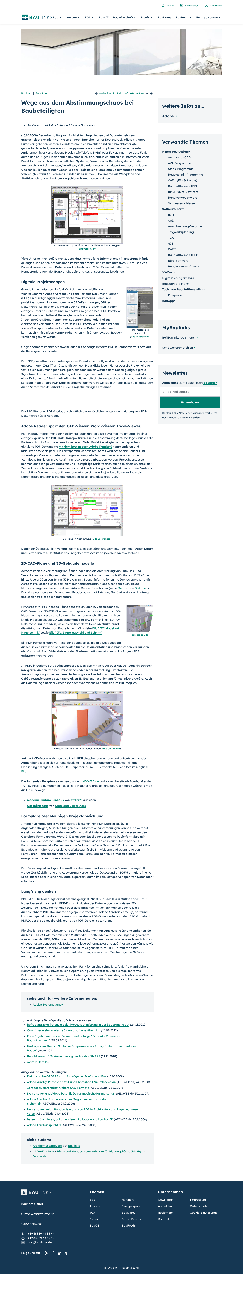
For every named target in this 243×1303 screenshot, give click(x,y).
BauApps (168, 301)
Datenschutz (199, 1206)
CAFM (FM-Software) (182, 180)
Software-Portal (173, 209)
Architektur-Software (47, 1145)
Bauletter (210, 382)
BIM (171, 215)
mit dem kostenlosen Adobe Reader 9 (85, 446)
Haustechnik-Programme (185, 174)
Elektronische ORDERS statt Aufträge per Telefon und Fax (66, 1076)
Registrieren (166, 1212)
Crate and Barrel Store (70, 805)
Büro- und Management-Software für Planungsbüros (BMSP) (99, 1151)
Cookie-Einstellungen (204, 1212)
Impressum (198, 1199)
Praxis (94, 1219)
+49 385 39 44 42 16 (41, 1238)
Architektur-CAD (179, 157)
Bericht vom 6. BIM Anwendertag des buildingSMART (63, 1056)
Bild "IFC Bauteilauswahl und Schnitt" (75, 632)
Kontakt (163, 1219)
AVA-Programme (179, 163)
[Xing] (67, 1253)
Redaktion (42, 93)
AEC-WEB (39, 1156)
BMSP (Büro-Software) (183, 192)
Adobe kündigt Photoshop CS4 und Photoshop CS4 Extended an (71, 1082)
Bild (23, 771)
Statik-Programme (181, 169)
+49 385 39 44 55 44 (41, 1233)
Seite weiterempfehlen (177, 347)
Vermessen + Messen (182, 203)
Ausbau (95, 1206)
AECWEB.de (90, 781)
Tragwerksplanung (181, 232)
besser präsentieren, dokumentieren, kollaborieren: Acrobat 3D (70, 1119)
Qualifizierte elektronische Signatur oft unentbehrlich (63, 1030)
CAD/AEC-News (43, 1151)
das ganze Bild (140, 634)
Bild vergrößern (87, 248)
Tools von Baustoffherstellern (183, 289)
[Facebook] (54, 1253)
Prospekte (175, 295)
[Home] (53, 1194)
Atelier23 (76, 800)
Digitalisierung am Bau (178, 278)
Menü (121, 588)
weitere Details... (38, 1062)
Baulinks (26, 93)
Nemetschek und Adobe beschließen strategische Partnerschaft (71, 1093)
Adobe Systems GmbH (48, 1004)
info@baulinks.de (40, 1242)
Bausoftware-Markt (175, 283)
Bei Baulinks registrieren (179, 337)
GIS (170, 243)
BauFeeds (128, 1225)
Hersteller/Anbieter (176, 151)
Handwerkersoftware (182, 197)
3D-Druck (168, 272)
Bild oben (141, 588)
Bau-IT (104, 17)
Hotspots (128, 1199)
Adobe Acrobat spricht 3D (44, 1125)
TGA (171, 238)
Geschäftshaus (37, 805)
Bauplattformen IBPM (183, 186)
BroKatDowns (131, 1219)
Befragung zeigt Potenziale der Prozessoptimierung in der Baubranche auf (78, 1024)
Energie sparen (132, 1206)
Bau (92, 1199)
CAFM (172, 249)
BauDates (164, 17)
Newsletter (165, 1199)
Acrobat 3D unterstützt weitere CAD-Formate (58, 1088)
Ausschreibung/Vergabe (185, 226)
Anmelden (165, 1206)
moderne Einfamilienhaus (45, 800)
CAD (171, 220)
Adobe (168, 116)
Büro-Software (178, 260)
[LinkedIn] (60, 1253)
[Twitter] (47, 1253)
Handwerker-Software (183, 266)
